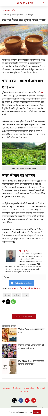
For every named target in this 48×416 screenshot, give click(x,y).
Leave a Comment (24, 317)
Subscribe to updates (23, 283)
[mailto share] (8, 301)
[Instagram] (4, 277)
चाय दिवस (16, 295)
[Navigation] (3, 3)
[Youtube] (8, 277)
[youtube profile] (33, 400)
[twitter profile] (14, 400)
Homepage (6, 10)
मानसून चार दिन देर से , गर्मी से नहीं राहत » (26, 288)
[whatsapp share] (13, 301)
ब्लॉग (13, 10)
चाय (41, 92)
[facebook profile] (20, 400)
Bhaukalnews (25, 3)
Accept (37, 412)
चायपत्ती (25, 295)
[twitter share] (3, 301)
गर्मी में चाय (7, 295)
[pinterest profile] (27, 400)
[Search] (44, 3)
